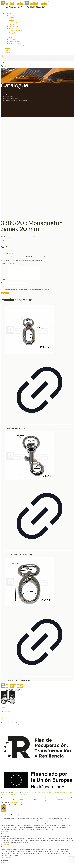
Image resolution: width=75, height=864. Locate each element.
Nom (2, 283)
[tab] (39, 240)
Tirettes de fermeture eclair (17, 46)
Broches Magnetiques (15, 22)
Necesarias (6, 834)
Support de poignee (15, 43)
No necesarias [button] (5, 845)
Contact (7, 52)
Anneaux (11, 15)
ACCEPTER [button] (20, 800)
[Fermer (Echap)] (7, 860)
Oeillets (11, 35)
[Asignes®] (35, 7)
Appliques (12, 18)
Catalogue (8, 13)
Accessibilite (21, 794)
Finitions (7, 48)
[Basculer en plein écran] (3, 860)
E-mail (3, 286)
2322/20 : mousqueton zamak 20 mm (18, 680)
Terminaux (12, 39)
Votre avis (4, 279)
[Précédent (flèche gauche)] (1, 862)
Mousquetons (13, 33)
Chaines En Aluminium (15, 26)
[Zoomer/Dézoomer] (1, 860)
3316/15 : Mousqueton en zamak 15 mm (18, 554)
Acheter (7, 50)
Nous (27, 794)
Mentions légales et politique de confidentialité (38, 792)
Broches (11, 20)
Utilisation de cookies (59, 792)
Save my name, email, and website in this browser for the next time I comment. (26, 290)
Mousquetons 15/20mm (12, 98)
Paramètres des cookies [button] (17, 802)
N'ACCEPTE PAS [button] (60, 800)
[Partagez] (5, 860)
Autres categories (14, 41)
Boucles (11, 28)
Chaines (11, 24)
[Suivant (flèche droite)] (3, 862)
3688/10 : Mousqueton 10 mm (15, 428)
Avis (6, 240)
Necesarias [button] (4, 832)
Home (6, 94)
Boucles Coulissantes (15, 30)
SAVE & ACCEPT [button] (5, 858)
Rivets (10, 37)
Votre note (4, 263)
